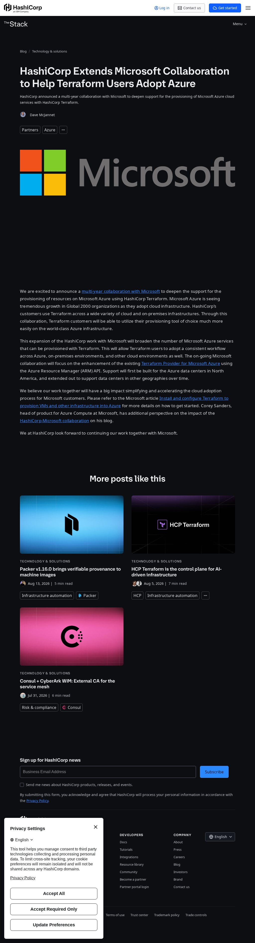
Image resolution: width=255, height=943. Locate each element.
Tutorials (126, 849)
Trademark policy (167, 915)
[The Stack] (16, 24)
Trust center (139, 915)
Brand (178, 879)
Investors (181, 872)
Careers (179, 857)
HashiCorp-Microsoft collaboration (54, 420)
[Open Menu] (248, 8)
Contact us (182, 887)
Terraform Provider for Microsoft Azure (180, 363)
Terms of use (115, 915)
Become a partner (133, 879)
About (178, 842)
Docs (123, 842)
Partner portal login (134, 887)
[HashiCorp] (23, 8)
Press (178, 849)
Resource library (132, 864)
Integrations (129, 857)
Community (128, 872)
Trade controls (196, 915)
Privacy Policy (37, 800)
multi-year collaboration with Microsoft (121, 291)
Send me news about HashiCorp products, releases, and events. (79, 784)
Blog (177, 864)
